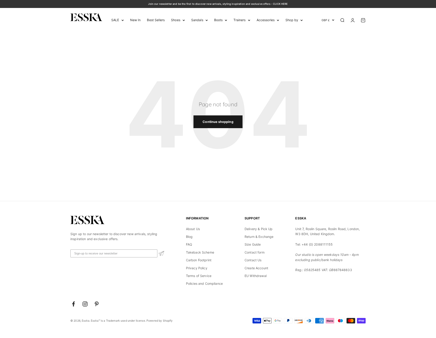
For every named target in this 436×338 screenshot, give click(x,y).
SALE (115, 20)
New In (135, 20)
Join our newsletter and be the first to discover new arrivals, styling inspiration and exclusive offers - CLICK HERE (218, 3)
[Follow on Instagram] (85, 304)
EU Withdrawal (256, 276)
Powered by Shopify (159, 320)
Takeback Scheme (200, 252)
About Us (193, 229)
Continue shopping (218, 122)
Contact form (255, 252)
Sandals (197, 20)
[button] (161, 253)
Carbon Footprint (198, 260)
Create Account (256, 268)
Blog (189, 237)
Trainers (239, 20)
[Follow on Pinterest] (97, 304)
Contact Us (253, 260)
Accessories (266, 20)
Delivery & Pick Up (259, 229)
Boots (218, 20)
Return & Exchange (259, 237)
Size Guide (253, 244)
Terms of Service (198, 276)
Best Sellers (156, 20)
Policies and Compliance (204, 283)
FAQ (189, 244)
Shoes (175, 20)
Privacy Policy (196, 268)
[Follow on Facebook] (73, 304)
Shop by (291, 20)
